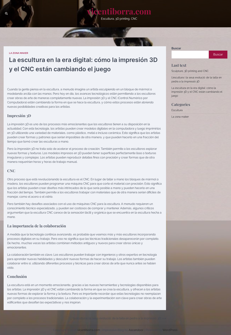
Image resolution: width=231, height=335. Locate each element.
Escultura (177, 110)
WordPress (169, 330)
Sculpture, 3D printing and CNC (190, 71)
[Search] (6, 13)
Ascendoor (136, 330)
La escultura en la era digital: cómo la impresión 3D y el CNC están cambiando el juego (196, 92)
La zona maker (18, 53)
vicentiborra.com (119, 11)
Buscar (176, 48)
